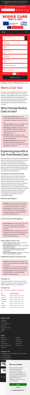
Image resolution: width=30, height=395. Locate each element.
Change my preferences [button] (18, 390)
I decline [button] (18, 387)
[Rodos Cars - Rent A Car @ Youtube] (19, 10)
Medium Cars (4, 339)
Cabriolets (3, 347)
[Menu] (26, 32)
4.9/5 (12, 9)
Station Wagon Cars (6, 345)
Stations (3, 330)
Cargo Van (18, 339)
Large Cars (3, 341)
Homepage (3, 320)
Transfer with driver (5, 328)
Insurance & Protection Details (16, 3)
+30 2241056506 (21, 7)
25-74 (14, 73)
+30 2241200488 (10, 7)
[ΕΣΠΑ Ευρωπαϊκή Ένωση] (15, 23)
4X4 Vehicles (19, 341)
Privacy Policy (4, 322)
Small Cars (3, 337)
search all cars (15, 77)
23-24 (10, 73)
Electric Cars (19, 345)
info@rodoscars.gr (19, 290)
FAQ (2, 331)
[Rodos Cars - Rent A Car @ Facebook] (17, 10)
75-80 (17, 73)
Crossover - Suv (5, 343)
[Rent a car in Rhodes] (15, 17)
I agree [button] (18, 384)
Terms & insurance (5, 324)
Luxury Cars (18, 343)
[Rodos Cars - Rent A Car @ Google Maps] (27, 10)
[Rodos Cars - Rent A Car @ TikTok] (25, 10)
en (9, 27)
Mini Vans (18, 337)
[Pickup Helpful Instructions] (25, 38)
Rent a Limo (3, 326)
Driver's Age (6, 73)
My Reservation (18, 27)
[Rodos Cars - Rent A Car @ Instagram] (22, 10)
